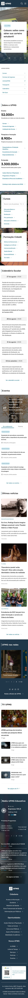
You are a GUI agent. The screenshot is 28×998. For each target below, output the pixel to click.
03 (15, 58)
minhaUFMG (6, 81)
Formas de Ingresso (8, 77)
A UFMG (12, 946)
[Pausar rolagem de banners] (25, 58)
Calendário (5, 88)
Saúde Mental (8, 251)
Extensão (6, 224)
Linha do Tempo (13, 949)
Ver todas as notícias (12, 634)
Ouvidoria (13, 902)
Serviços (5, 92)
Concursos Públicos (13, 929)
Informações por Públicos (13, 911)
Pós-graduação (8, 217)
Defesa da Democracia (10, 242)
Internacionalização (9, 248)
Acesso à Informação (13, 899)
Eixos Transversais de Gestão (12, 908)
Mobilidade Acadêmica (12, 935)
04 (20, 58)
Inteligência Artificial (10, 245)
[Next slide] (20, 682)
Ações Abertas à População (13, 923)
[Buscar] (21, 204)
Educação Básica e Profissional (9, 210)
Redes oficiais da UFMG (12, 694)
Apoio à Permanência (13, 932)
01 (4, 58)
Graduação (7, 214)
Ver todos (7, 257)
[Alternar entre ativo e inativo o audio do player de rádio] (9, 815)
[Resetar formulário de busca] (23, 204)
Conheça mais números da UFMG (12, 184)
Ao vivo (12, 806)
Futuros (20, 426)
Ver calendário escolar (13, 380)
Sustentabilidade (9, 254)
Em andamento (7, 426)
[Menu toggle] (25, 3)
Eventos (12, 958)
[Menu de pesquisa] (21, 3)
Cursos (4, 73)
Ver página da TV (13, 788)
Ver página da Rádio (12, 877)
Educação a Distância (10, 220)
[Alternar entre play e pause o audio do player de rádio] (3, 810)
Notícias (12, 955)
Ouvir (4, 846)
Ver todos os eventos (12, 483)
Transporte (5, 85)
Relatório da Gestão (12, 905)
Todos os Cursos (13, 926)
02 (9, 58)
